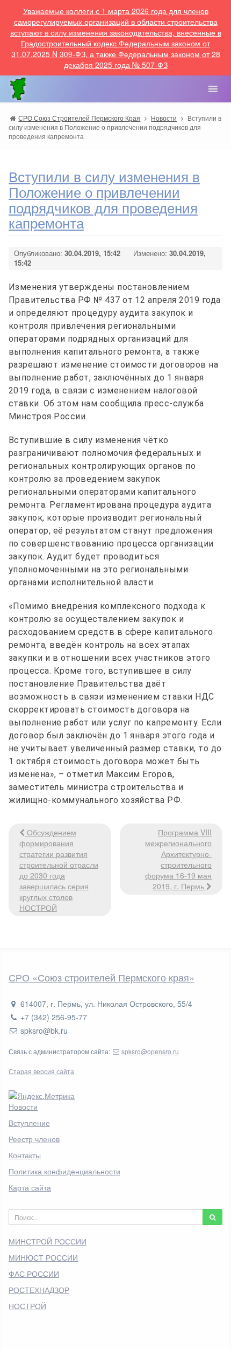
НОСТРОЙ (27, 1305)
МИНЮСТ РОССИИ (43, 1257)
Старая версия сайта (41, 1071)
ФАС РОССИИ (34, 1273)
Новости (23, 1106)
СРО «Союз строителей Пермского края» (101, 977)
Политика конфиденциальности (64, 1171)
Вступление (29, 1122)
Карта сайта (30, 1187)
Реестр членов (34, 1138)
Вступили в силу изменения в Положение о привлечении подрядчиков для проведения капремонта (104, 199)
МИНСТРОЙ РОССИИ (47, 1241)
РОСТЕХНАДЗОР (39, 1289)
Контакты (25, 1155)
